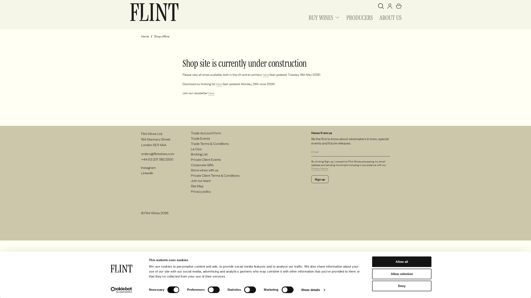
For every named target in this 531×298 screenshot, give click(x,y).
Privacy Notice (319, 168)
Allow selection (402, 274)
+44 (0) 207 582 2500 (157, 159)
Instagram (148, 167)
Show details (310, 290)
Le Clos (196, 149)
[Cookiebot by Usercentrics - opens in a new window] (121, 290)
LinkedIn (147, 173)
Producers (359, 17)
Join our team (201, 180)
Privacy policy (201, 191)
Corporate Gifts (202, 164)
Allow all (402, 261)
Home (145, 36)
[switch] (214, 289)
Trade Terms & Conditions (210, 143)
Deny (402, 286)
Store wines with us (204, 170)
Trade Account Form (206, 133)
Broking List (199, 154)
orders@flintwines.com (157, 153)
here (266, 74)
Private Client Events (206, 159)
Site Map (197, 186)
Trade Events (200, 138)
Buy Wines (321, 17)
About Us (390, 17)
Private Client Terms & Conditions (215, 175)
